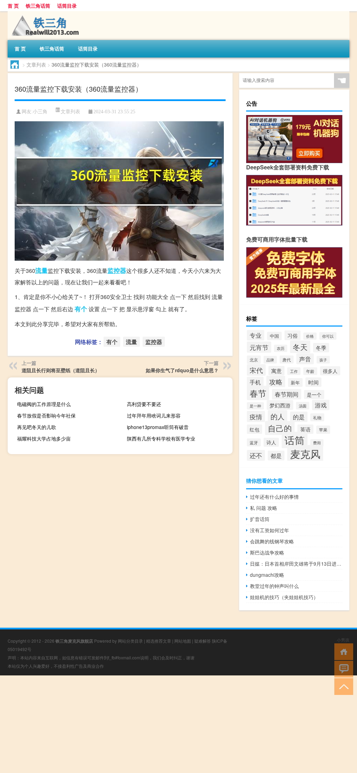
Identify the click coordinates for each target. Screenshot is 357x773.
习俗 (292, 335)
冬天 (300, 347)
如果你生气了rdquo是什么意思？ (182, 370)
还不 (256, 455)
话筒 (294, 440)
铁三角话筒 (38, 5)
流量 (41, 270)
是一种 (255, 405)
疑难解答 (202, 641)
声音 (305, 358)
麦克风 (305, 453)
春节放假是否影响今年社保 (46, 415)
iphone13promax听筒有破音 (158, 426)
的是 (299, 417)
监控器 (116, 270)
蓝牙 (254, 442)
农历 (280, 348)
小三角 (40, 111)
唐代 (286, 359)
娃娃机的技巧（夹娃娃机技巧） (284, 597)
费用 (317, 442)
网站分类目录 (130, 641)
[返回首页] (342, 651)
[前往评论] (342, 668)
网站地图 (182, 641)
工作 (294, 371)
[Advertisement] (178, 724)
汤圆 (302, 405)
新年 (295, 382)
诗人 (271, 442)
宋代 (256, 370)
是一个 (314, 394)
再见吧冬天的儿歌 (36, 426)
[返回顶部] (342, 686)
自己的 (280, 428)
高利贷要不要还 (144, 403)
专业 (255, 335)
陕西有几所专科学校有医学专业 (161, 438)
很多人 (330, 370)
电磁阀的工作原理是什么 (44, 403)
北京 (254, 360)
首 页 (13, 5)
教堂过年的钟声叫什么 (274, 585)
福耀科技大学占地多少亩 (44, 438)
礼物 (317, 417)
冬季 (321, 347)
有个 (81, 308)
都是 (276, 455)
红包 (254, 429)
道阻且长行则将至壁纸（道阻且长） (61, 370)
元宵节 (259, 347)
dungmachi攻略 (267, 574)
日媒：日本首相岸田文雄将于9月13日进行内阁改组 (296, 563)
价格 (310, 336)
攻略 (275, 381)
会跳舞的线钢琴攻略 (272, 541)
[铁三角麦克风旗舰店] (44, 13)
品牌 (270, 359)
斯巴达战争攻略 (267, 552)
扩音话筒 (259, 518)
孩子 (323, 359)
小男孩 (343, 640)
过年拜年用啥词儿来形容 (154, 415)
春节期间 (286, 394)
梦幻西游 (279, 405)
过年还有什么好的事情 (274, 496)
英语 (305, 429)
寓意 (276, 370)
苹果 (323, 430)
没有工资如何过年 (269, 530)
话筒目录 (67, 5)
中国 (274, 336)
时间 (313, 382)
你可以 (328, 336)
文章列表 (36, 64)
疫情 (256, 416)
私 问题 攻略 (263, 507)
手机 (255, 382)
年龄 (310, 371)
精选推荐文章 (158, 641)
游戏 (321, 405)
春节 (258, 393)
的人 (277, 416)
